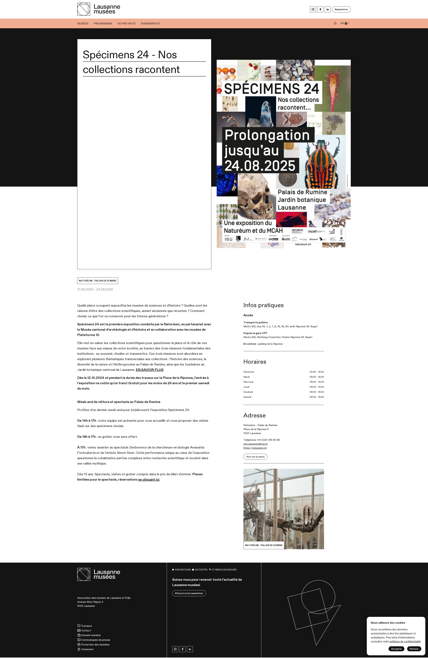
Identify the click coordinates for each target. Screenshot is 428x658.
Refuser (414, 649)
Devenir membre (91, 635)
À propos (86, 625)
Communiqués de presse (95, 639)
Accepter (396, 649)
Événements (150, 23)
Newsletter (341, 9)
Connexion (87, 649)
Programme (103, 23)
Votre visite (127, 23)
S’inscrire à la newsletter (189, 593)
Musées (82, 23)
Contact (86, 630)
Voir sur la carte (255, 457)
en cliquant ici (148, 479)
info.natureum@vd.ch (255, 443)
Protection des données (95, 644)
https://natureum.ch (255, 447)
